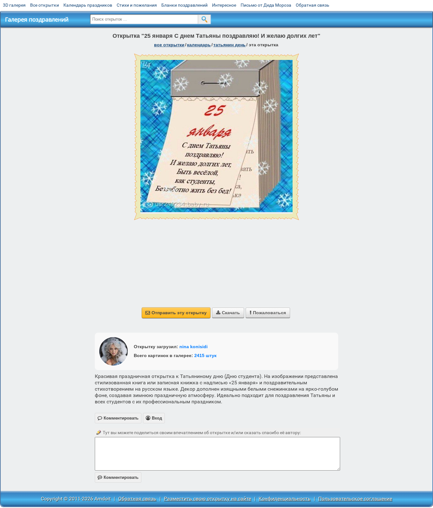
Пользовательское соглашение (355, 499)
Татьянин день (229, 44)
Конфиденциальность (285, 499)
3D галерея (14, 5)
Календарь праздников (87, 5)
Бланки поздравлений (184, 5)
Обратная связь (312, 5)
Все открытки (44, 5)
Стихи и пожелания (137, 5)
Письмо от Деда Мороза (266, 5)
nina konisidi (193, 346)
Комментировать (118, 477)
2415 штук (205, 355)
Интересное (224, 5)
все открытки (169, 44)
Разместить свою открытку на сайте (207, 499)
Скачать (228, 312)
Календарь (199, 44)
